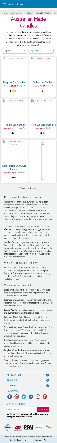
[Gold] (13, 91)
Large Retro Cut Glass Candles (14, 167)
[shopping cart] (47, 4)
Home (5, 13)
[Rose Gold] (44, 133)
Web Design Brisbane (35, 436)
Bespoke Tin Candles (14, 82)
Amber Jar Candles (43, 82)
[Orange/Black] (43, 91)
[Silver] (15, 91)
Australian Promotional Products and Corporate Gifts (28, 440)
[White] (17, 91)
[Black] (10, 91)
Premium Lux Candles (14, 124)
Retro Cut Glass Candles (43, 124)
